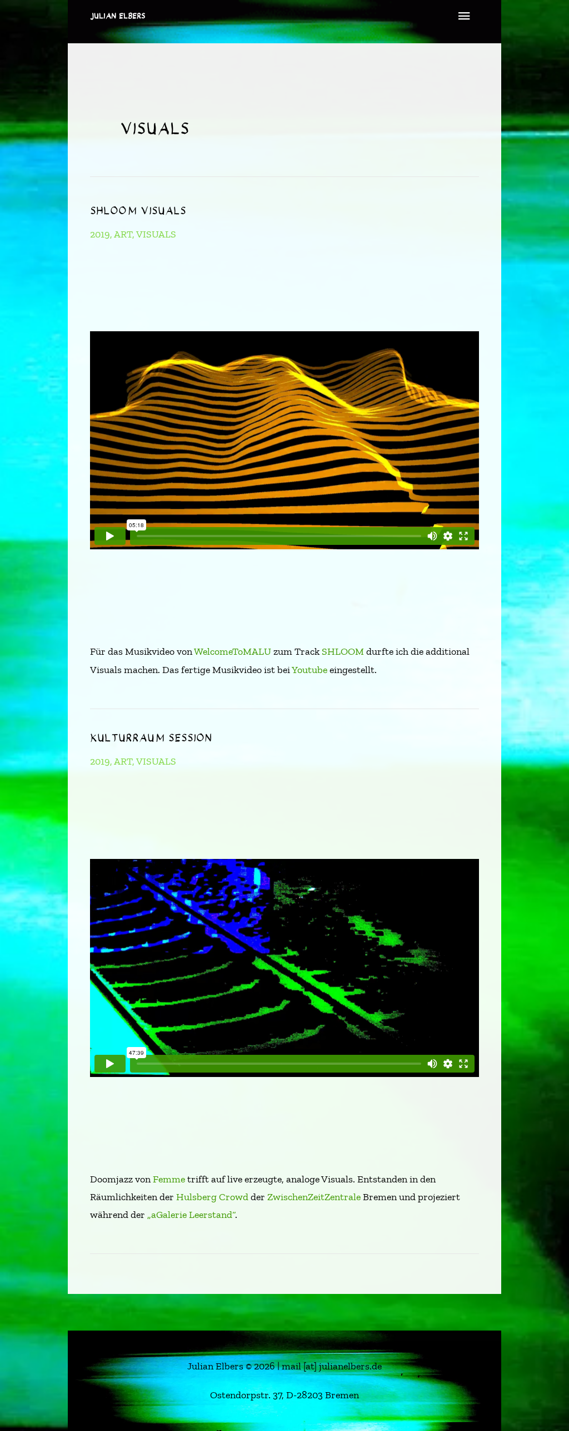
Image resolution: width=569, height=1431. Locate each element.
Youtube (309, 670)
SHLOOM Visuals (138, 210)
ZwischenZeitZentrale (314, 1197)
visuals (156, 234)
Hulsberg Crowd (212, 1197)
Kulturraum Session (151, 737)
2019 (100, 234)
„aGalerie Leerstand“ (191, 1214)
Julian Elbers (118, 16)
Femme (169, 1179)
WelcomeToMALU (232, 651)
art (123, 234)
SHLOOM (343, 651)
